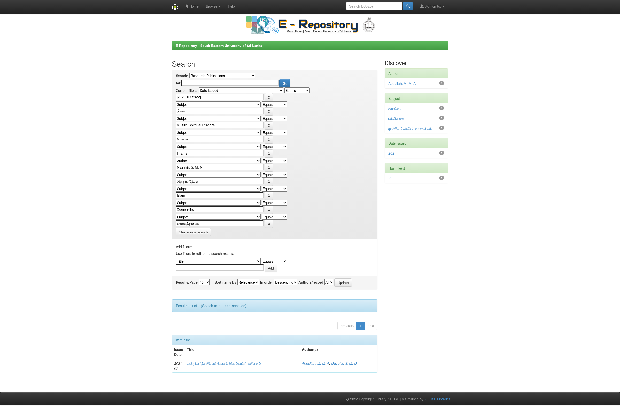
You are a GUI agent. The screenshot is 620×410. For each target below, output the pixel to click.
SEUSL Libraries (437, 398)
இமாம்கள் (395, 108)
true (391, 178)
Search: (182, 75)
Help (231, 6)
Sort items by (225, 282)
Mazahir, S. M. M (344, 363)
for (178, 82)
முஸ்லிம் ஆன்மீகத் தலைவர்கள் (410, 128)
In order (266, 282)
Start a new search (193, 232)
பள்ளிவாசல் (396, 118)
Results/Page (187, 282)
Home (193, 6)
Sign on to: (433, 6)
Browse (212, 6)
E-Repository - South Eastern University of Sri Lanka (219, 45)
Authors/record (310, 282)
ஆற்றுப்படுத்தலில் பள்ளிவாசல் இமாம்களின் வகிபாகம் (224, 363)
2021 (392, 153)
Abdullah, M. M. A (315, 363)
